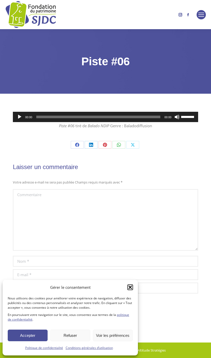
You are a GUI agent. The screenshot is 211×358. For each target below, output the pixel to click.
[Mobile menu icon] (201, 14)
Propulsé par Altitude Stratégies (141, 350)
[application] (105, 117)
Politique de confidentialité (44, 348)
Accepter (27, 335)
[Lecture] (19, 117)
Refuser (70, 335)
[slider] (188, 116)
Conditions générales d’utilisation (89, 348)
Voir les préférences (112, 335)
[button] (130, 287)
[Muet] (177, 117)
